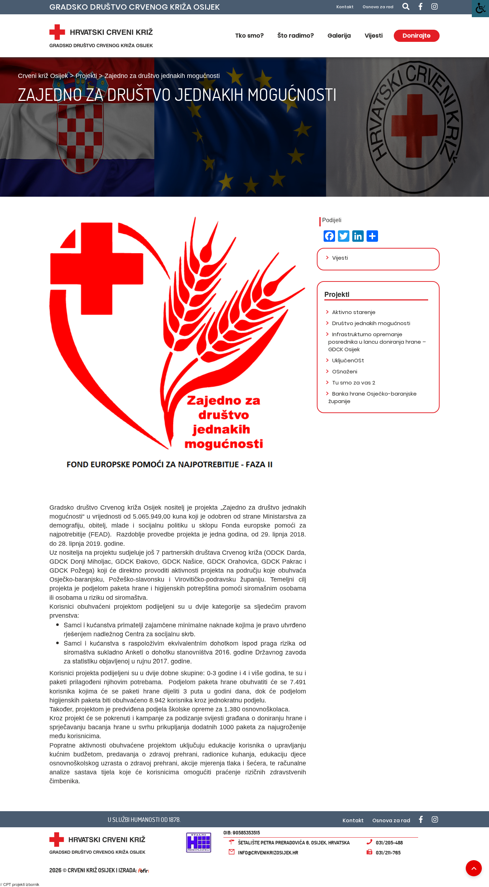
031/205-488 (389, 842)
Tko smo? (249, 35)
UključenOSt (347, 360)
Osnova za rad (378, 7)
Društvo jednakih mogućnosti (370, 323)
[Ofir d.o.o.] (143, 871)
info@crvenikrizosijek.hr (268, 852)
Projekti (86, 75)
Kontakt (345, 7)
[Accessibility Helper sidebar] (480, 8)
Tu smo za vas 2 (353, 382)
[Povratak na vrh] (474, 868)
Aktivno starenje (353, 312)
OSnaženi (344, 371)
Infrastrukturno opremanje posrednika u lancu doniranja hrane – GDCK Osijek (377, 341)
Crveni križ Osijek (43, 75)
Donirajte (417, 35)
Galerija (339, 35)
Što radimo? (295, 35)
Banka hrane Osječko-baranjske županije (372, 397)
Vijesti (374, 35)
